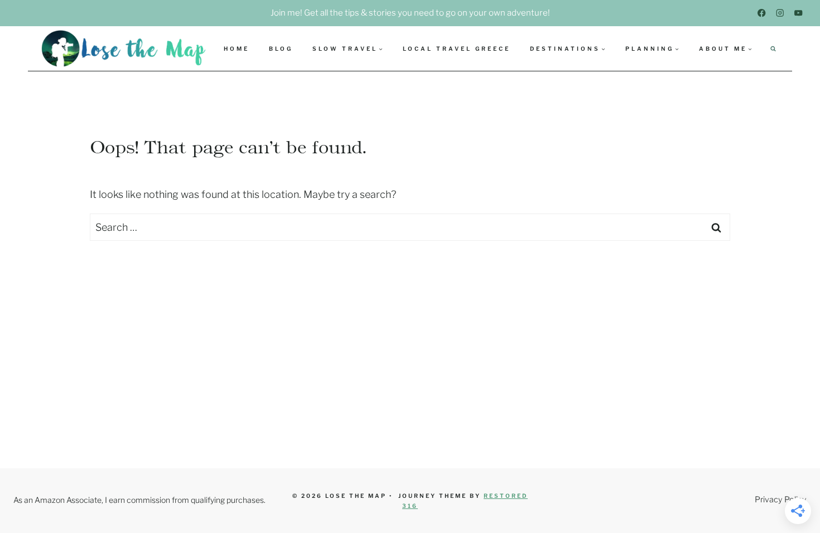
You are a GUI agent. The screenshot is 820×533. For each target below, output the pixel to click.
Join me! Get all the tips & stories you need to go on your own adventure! (410, 13)
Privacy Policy (781, 500)
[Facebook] (762, 13)
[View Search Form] (773, 48)
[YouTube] (798, 13)
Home (236, 48)
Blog (281, 48)
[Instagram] (780, 13)
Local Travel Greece (456, 48)
